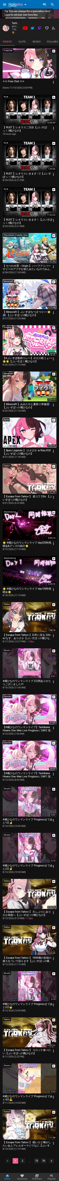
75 (36, 1160)
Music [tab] (37, 41)
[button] (18, 4)
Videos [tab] (7, 41)
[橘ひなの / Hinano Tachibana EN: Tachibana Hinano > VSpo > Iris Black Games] (6, 28)
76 (43, 1160)
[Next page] (51, 1160)
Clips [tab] (22, 41)
